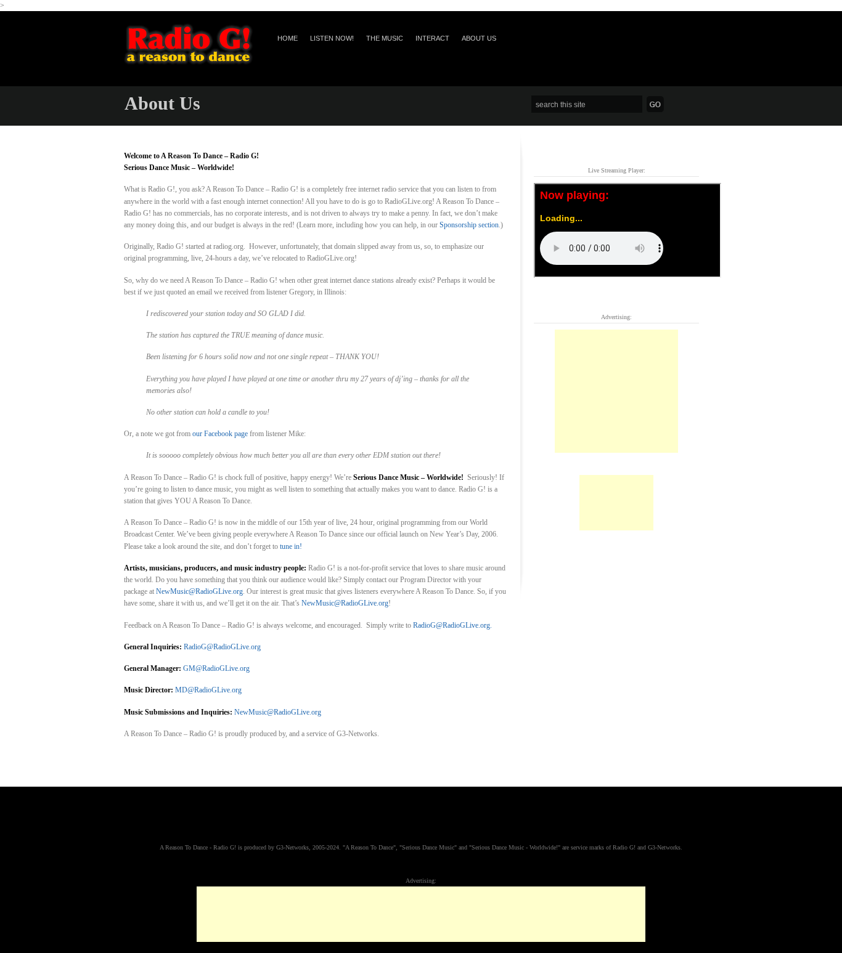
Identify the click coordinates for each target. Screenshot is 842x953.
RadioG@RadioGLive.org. (452, 625)
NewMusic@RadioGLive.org (199, 591)
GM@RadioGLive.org (216, 668)
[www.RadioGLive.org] (188, 62)
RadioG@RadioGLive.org (222, 647)
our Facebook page (220, 433)
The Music (384, 38)
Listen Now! (332, 38)
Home (287, 38)
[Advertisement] (616, 391)
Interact (432, 38)
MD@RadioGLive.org (208, 690)
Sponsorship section (469, 225)
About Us (479, 38)
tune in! (291, 546)
